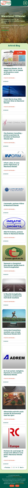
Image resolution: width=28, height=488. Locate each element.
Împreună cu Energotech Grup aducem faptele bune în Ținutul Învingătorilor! (14, 265)
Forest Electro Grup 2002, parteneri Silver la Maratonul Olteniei (14, 101)
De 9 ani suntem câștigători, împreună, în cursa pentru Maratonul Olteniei (14, 373)
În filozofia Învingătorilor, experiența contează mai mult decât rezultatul (13, 296)
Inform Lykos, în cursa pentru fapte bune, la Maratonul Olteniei (11, 164)
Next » (22, 467)
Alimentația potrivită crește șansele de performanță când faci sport (14, 413)
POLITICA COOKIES (19, 483)
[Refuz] (26, 482)
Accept (12, 485)
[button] (25, 3)
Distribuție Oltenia (17, 476)
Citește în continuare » (9, 78)
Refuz (17, 485)
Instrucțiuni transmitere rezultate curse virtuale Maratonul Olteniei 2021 (12, 332)
